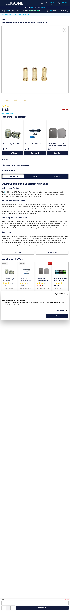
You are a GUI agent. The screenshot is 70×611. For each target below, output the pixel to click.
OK (57, 316)
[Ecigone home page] (14, 3)
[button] (57, 153)
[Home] (2, 14)
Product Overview (13, 176)
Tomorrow (43, 7)
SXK (5, 192)
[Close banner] (67, 294)
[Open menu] (2, 2)
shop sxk (18, 253)
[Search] (42, 3)
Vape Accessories (9, 14)
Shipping (57, 176)
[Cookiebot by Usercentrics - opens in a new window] (57, 294)
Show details (60, 310)
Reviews (35, 176)
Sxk (29, 14)
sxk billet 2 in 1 (52, 253)
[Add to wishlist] (64, 30)
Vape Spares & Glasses (20, 14)
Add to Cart (42, 608)
